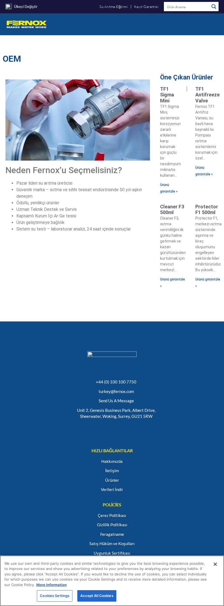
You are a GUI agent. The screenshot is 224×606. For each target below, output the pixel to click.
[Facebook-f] (125, 431)
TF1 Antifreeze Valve (207, 95)
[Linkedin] (99, 431)
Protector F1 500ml (206, 209)
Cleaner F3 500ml (172, 209)
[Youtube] (112, 431)
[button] (215, 24)
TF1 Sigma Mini (167, 95)
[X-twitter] (138, 431)
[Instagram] (86, 431)
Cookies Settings (54, 595)
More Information (51, 585)
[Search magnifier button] (214, 6)
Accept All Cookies (96, 595)
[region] (112, 580)
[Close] (215, 564)
